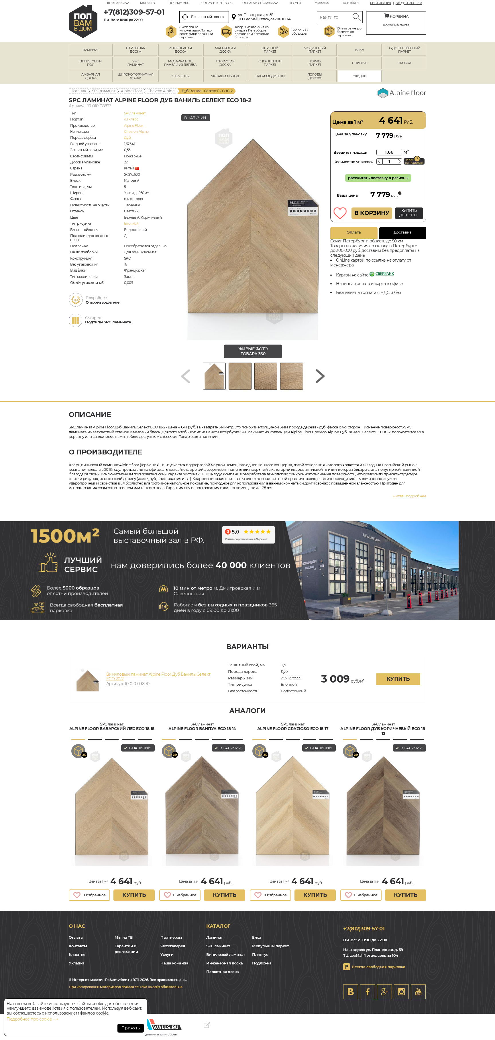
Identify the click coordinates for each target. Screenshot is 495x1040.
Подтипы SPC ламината (108, 322)
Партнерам (171, 937)
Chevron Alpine (161, 90)
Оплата (354, 232)
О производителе (102, 302)
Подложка (261, 963)
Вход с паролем (409, 3)
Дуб (127, 137)
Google (384, 991)
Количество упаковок (353, 161)
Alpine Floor (131, 90)
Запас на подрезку (414, 161)
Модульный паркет (270, 946)
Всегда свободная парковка (378, 966)
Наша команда (174, 963)
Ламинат (214, 937)
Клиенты (77, 954)
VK (350, 991)
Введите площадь (350, 152)
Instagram (401, 991)
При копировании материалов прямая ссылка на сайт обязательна (125, 987)
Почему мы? (179, 3)
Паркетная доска (222, 971)
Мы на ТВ (147, 3)
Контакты (351, 3)
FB (367, 991)
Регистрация (380, 3)
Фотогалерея (172, 946)
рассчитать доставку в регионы (378, 177)
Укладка (322, 3)
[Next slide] (320, 376)
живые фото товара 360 (253, 351)
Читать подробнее (409, 496)
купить (398, 679)
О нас (77, 926)
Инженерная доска (224, 963)
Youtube (418, 991)
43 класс (131, 119)
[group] (253, 225)
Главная (79, 90)
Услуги (295, 3)
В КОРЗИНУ (371, 212)
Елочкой (131, 223)
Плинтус (260, 954)
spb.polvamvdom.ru (83, 21)
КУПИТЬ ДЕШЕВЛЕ (409, 212)
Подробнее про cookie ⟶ (32, 1019)
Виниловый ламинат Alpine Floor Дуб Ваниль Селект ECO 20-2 (158, 677)
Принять (130, 1028)
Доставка (403, 232)
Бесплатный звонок (207, 17)
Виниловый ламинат (225, 954)
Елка (256, 937)
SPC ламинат (103, 90)
